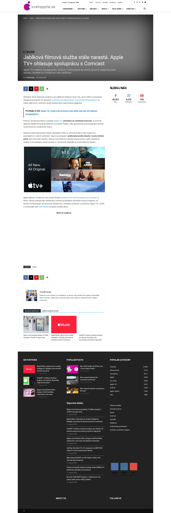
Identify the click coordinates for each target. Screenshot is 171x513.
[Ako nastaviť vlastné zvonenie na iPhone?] (72, 390)
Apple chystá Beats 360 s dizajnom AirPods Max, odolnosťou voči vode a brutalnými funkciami (84, 439)
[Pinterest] (36, 88)
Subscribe (142, 94)
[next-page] (28, 344)
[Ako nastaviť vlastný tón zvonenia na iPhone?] (72, 380)
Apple (32, 18)
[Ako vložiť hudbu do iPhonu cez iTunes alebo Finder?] (72, 369)
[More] (47, 88)
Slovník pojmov (115, 409)
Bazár (112, 412)
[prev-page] (24, 344)
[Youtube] (145, 2)
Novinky (31, 52)
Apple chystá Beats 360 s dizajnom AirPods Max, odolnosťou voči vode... (46, 392)
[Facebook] (134, 2)
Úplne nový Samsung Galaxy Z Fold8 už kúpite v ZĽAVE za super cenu (84, 410)
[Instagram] (137, 2)
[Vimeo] (142, 2)
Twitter (34, 267)
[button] (145, 9)
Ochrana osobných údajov (120, 430)
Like (115, 94)
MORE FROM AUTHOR (50, 311)
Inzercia (113, 416)
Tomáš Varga (29, 77)
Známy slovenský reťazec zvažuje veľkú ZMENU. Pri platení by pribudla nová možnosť (85, 468)
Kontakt (113, 419)
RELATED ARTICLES (32, 311)
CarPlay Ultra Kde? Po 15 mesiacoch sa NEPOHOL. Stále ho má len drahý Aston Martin (85, 449)
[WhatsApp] (41, 88)
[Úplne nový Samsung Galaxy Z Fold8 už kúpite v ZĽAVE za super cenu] (36, 324)
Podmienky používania (118, 426)
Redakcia (113, 423)
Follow (129, 94)
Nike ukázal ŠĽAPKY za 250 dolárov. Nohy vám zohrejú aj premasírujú (84, 459)
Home (25, 18)
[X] (140, 2)
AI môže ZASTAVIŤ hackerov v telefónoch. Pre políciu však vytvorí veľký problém (84, 478)
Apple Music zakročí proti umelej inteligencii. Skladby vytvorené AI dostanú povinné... (49, 368)
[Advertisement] (63, 238)
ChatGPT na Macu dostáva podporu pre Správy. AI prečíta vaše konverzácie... (48, 380)
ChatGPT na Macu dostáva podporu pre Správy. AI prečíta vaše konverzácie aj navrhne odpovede (91, 337)
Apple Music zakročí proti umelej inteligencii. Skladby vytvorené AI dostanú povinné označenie (62, 337)
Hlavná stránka (115, 405)
